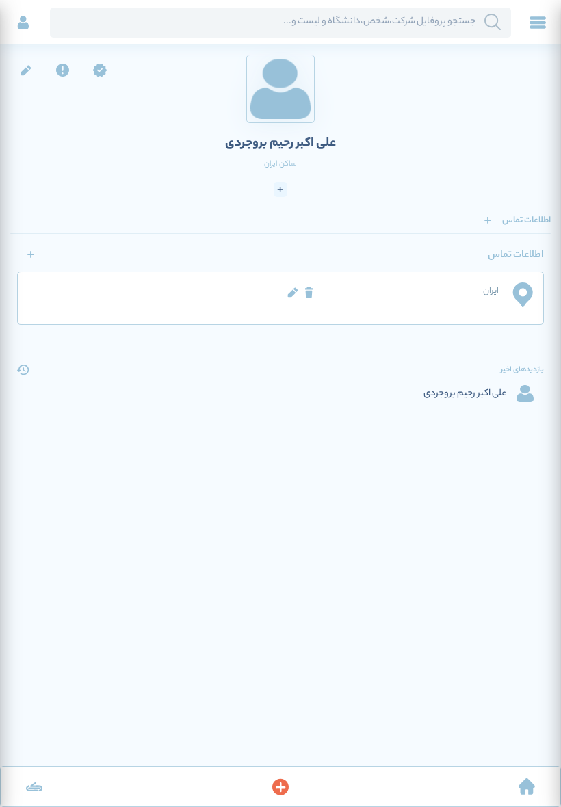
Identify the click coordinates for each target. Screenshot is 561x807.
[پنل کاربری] (23, 22)
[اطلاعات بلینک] (34, 786)
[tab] (526, 220)
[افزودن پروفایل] (280, 786)
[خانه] (526, 786)
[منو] (537, 22)
